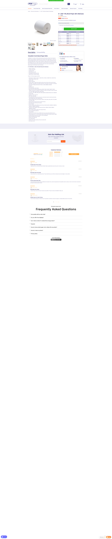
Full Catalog (80, 8)
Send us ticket (56, 239)
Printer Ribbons (56, 8)
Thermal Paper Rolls (37, 8)
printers (54, 60)
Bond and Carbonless (35, 11)
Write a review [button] (74, 154)
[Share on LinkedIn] (62, 53)
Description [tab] (31, 52)
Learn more (72, 25)
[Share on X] (61, 53)
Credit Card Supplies (64, 8)
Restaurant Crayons (73, 8)
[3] (30, 44)
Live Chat (64, 68)
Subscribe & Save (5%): (67, 25)
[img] (32, 161)
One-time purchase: (64, 23)
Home (29, 11)
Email (63, 70)
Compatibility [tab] (41, 52)
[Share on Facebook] (59, 53)
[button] (60, 16)
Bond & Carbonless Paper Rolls (47, 8)
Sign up (63, 141)
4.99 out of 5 (40, 153)
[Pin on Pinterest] (64, 53)
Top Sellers (30, 8)
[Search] (69, 4)
